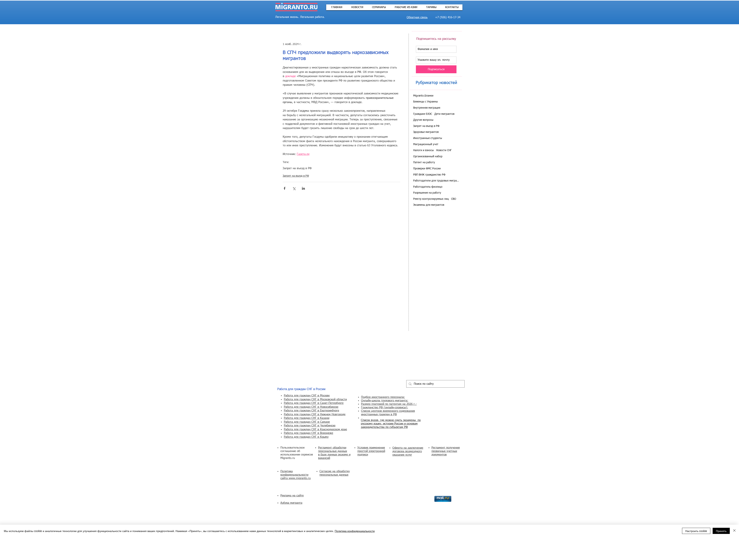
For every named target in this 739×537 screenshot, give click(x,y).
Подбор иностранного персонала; (383, 397)
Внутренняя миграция (426, 108)
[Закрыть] (734, 531)
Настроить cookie (696, 531)
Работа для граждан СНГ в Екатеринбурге (311, 410)
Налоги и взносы (423, 150)
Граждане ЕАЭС (422, 114)
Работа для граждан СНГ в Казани (306, 418)
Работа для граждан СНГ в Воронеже (308, 433)
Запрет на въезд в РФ (297, 168)
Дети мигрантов (444, 114)
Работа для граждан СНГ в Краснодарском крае (315, 429)
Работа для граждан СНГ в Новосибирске (311, 406)
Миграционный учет (425, 144)
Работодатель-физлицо (427, 187)
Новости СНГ (444, 150)
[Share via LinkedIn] (303, 188)
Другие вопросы (423, 120)
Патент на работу (424, 162)
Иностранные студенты (427, 138)
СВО (453, 199)
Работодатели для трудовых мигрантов (436, 180)
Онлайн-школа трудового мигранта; (384, 400)
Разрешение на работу (427, 192)
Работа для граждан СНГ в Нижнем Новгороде (314, 414)
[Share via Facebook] (284, 188)
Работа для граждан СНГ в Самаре (307, 421)
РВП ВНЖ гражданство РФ (429, 174)
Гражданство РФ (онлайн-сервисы (383, 407)
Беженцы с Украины (425, 101)
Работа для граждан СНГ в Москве (307, 395)
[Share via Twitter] (294, 188)
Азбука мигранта (291, 502)
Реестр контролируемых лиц (431, 199)
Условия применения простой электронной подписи (371, 451)
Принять (721, 531)
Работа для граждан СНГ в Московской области (315, 399)
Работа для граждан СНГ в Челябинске (309, 425)
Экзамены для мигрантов (428, 205)
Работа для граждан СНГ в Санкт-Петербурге (314, 403)
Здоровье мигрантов (426, 132)
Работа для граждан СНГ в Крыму (306, 436)
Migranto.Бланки (423, 95)
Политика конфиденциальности (355, 531)
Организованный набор (427, 156)
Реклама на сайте (292, 495)
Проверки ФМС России (427, 168)
